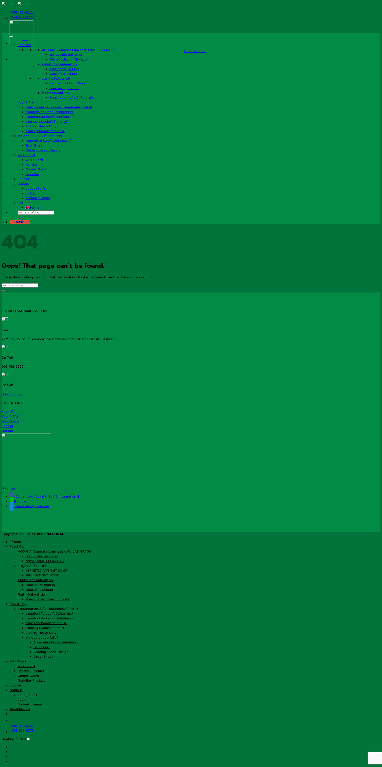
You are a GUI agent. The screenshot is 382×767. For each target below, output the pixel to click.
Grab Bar (32, 174)
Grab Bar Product (31, 680)
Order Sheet (43, 656)
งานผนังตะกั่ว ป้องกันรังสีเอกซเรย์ (49, 112)
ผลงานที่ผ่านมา (20, 709)
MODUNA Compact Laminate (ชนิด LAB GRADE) (78, 50)
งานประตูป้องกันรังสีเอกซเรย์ (45, 131)
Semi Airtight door (64, 88)
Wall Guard (26, 155)
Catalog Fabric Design (42, 150)
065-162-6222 (22, 12)
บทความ (23, 179)
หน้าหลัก (23, 40)
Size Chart (33, 145)
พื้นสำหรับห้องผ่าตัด (55, 93)
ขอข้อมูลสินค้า (35, 188)
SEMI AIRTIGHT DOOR (42, 575)
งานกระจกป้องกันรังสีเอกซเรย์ (46, 121)
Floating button (14, 739)
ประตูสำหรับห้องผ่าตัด (56, 78)
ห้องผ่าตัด (24, 45)
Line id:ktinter (195, 51)
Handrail (31, 164)
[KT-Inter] (18, 4)
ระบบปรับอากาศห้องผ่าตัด (59, 64)
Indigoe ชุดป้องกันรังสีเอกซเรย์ (40, 136)
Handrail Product (31, 671)
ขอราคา (30, 193)
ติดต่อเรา (24, 183)
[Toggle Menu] (11, 36)
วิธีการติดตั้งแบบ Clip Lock (68, 59)
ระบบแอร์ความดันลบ (63, 73)
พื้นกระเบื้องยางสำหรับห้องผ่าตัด (71, 97)
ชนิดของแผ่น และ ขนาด (65, 54)
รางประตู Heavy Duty (40, 126)
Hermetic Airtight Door (67, 83)
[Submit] (19, 218)
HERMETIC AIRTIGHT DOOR (46, 570)
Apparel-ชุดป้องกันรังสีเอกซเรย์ (48, 140)
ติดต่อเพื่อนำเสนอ (37, 198)
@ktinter (8, 488)
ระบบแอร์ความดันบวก (64, 69)
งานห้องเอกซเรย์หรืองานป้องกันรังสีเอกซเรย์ (48, 609)
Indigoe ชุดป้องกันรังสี (41, 637)
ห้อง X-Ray (26, 102)
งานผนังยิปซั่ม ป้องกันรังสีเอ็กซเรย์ (49, 116)
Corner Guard (36, 169)
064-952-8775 (22, 17)
